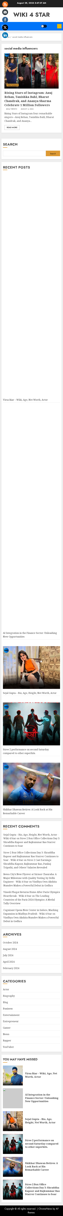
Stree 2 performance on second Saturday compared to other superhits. (41, 1144)
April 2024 (9, 961)
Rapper (7, 1040)
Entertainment (12, 85)
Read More (12, 127)
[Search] (52, 26)
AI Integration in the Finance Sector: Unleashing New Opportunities (41, 1098)
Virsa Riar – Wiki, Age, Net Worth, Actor (25, 399)
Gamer (7, 1027)
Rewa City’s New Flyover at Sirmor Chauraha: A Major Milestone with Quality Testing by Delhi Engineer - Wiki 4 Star (30, 878)
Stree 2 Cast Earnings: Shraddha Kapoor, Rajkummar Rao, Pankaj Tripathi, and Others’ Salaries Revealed (27, 863)
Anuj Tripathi (11, 109)
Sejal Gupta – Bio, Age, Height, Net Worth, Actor (30, 693)
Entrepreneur (11, 1021)
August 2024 (10, 949)
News (6, 1034)
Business (8, 1008)
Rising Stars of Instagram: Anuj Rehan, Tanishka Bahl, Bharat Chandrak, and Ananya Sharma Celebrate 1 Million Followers (28, 99)
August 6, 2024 (27, 109)
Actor (6, 989)
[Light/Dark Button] (44, 26)
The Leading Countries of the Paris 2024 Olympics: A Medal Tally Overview (29, 899)
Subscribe (59, 26)
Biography (9, 995)
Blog (5, 1002)
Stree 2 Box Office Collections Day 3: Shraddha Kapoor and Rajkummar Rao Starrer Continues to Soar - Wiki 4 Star (30, 856)
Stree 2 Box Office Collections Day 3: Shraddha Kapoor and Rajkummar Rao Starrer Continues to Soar (31, 842)
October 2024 (10, 942)
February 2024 (11, 968)
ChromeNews (45, 1208)
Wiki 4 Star (31, 14)
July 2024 (8, 955)
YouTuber (8, 1047)
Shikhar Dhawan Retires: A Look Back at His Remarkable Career (41, 1166)
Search (10, 144)
